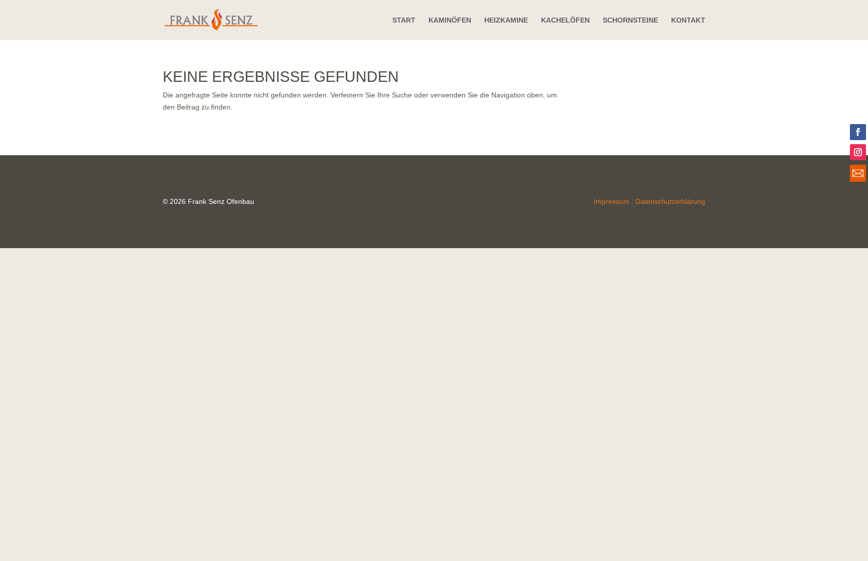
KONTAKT (688, 20)
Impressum (611, 201)
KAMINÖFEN (449, 20)
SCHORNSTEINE (630, 20)
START (403, 20)
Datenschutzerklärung (670, 201)
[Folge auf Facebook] (858, 132)
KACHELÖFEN (565, 20)
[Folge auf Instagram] (858, 152)
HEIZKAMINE (506, 20)
